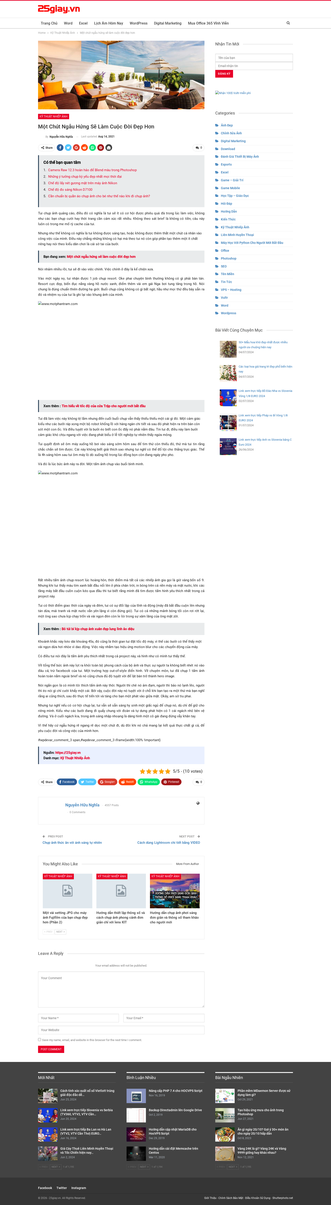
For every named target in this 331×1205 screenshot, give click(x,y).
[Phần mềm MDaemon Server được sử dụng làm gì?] (225, 1096)
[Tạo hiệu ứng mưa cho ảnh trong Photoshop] (225, 1115)
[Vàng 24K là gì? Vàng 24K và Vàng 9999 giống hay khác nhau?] (225, 1154)
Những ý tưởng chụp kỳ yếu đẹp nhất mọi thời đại (85, 177)
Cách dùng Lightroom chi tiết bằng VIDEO (168, 843)
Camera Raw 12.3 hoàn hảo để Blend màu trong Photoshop (92, 170)
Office (225, 250)
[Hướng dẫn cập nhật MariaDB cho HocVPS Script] (136, 1134)
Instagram (78, 1188)
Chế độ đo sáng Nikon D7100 (70, 190)
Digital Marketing (167, 23)
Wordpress (228, 313)
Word (68, 23)
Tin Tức (226, 282)
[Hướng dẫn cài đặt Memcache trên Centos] (136, 1154)
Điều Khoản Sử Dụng (257, 1198)
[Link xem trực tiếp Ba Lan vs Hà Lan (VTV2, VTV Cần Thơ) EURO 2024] (47, 1134)
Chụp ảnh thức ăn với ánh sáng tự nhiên (72, 843)
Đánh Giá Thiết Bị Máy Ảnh (240, 156)
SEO (224, 266)
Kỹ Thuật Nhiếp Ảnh (54, 116)
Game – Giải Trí (232, 180)
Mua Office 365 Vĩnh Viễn (208, 23)
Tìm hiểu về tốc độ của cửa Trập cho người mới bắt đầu (103, 406)
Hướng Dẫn (229, 211)
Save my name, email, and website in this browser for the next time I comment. (92, 1040)
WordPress (138, 23)
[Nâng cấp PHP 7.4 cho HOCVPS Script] (136, 1096)
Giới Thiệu (210, 1198)
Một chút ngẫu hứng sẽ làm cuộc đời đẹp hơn (101, 257)
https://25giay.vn (68, 753)
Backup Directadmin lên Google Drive (175, 1110)
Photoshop (228, 258)
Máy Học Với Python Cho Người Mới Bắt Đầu (252, 243)
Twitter (62, 1188)
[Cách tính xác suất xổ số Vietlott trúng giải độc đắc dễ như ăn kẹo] (47, 1096)
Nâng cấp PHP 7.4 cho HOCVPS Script (175, 1091)
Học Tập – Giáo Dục (235, 195)
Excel (83, 23)
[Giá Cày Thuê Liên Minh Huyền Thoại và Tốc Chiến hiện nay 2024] (47, 1154)
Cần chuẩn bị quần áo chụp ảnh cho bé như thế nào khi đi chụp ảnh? (99, 196)
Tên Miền (227, 274)
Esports (226, 164)
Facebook (45, 1188)
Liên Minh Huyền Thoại (237, 235)
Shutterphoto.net (282, 1198)
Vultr (224, 297)
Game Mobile (230, 188)
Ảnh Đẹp (227, 125)
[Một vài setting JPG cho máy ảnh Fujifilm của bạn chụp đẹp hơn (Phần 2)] (67, 891)
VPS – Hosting (231, 290)
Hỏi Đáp (226, 203)
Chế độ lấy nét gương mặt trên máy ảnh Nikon (82, 183)
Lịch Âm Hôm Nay (108, 23)
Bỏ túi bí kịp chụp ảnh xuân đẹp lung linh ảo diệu (98, 629)
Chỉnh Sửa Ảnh (231, 133)
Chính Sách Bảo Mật (230, 1198)
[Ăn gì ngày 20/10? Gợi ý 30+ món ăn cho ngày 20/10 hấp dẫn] (225, 1134)
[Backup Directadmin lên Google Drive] (136, 1115)
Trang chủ (49, 23)
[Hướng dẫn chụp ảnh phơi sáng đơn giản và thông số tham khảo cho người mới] (175, 891)
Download (228, 149)
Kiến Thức (228, 219)
